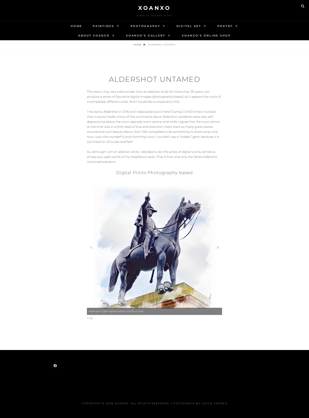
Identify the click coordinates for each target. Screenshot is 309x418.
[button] (217, 247)
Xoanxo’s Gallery (145, 35)
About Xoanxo (94, 35)
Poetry (225, 26)
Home (76, 26)
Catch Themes (214, 403)
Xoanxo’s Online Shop (206, 35)
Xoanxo (154, 8)
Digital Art (188, 26)
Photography (145, 26)
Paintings (103, 26)
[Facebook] (55, 366)
